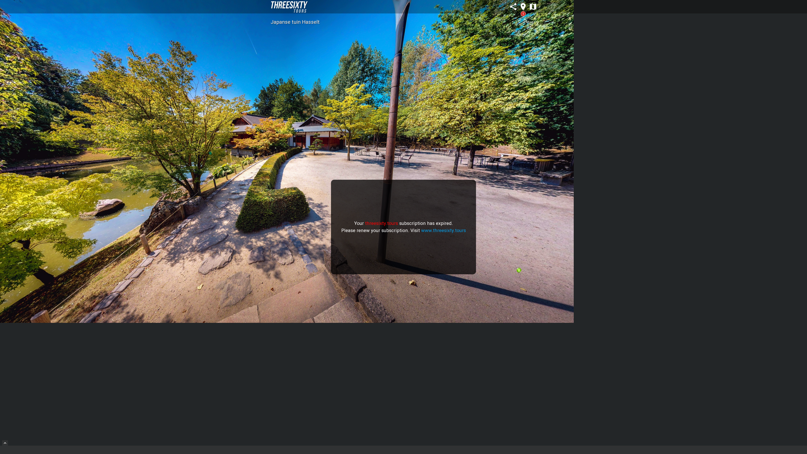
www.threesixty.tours (443, 230)
